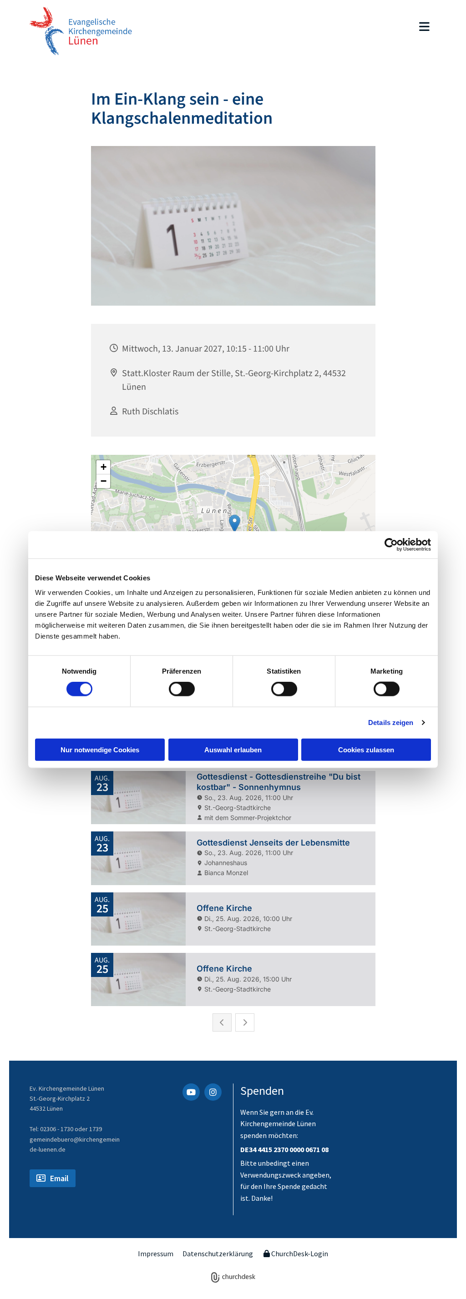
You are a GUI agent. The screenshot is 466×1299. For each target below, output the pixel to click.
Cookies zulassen (366, 749)
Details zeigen (390, 722)
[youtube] (191, 1092)
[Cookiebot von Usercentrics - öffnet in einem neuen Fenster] (391, 545)
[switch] (182, 689)
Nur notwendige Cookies (100, 749)
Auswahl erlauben (233, 749)
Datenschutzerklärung (217, 1253)
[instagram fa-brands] (213, 1092)
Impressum (155, 1253)
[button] (296, 27)
